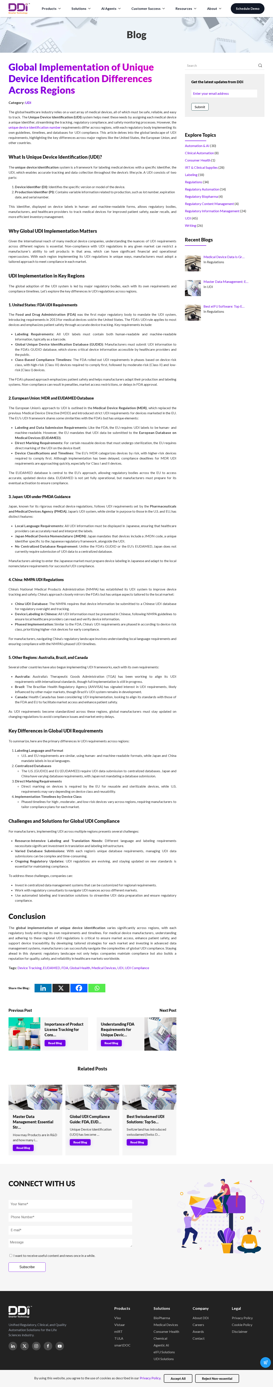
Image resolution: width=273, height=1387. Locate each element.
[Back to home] (19, 8)
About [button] (212, 8)
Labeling (191, 175)
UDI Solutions (164, 1359)
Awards (198, 1331)
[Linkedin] (43, 988)
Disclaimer (240, 1331)
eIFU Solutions (164, 1352)
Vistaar (119, 1325)
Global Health (80, 968)
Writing (190, 225)
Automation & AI (197, 146)
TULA (118, 1338)
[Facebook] (78, 988)
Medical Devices (103, 968)
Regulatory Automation (202, 189)
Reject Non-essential (217, 1378)
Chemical (160, 1338)
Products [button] (49, 8)
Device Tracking (29, 968)
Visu (117, 1318)
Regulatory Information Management (212, 211)
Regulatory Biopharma (201, 196)
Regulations (193, 182)
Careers (198, 1325)
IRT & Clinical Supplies (201, 167)
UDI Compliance (137, 968)
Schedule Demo (247, 8)
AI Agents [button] (108, 8)
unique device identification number (35, 127)
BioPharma (162, 1318)
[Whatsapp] (96, 988)
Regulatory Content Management (209, 204)
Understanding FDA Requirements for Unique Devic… (117, 1029)
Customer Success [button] (146, 8)
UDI (28, 102)
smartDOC (122, 1345)
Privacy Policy (242, 1318)
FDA (64, 968)
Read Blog (55, 1043)
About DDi (201, 1318)
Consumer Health (198, 160)
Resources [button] (184, 8)
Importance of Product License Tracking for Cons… (64, 1029)
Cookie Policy (242, 1325)
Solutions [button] (78, 8)
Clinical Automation (199, 153)
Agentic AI (161, 1345)
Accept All (178, 1378)
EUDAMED (51, 968)
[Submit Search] (260, 65)
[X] (61, 988)
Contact (199, 1338)
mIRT (118, 1331)
